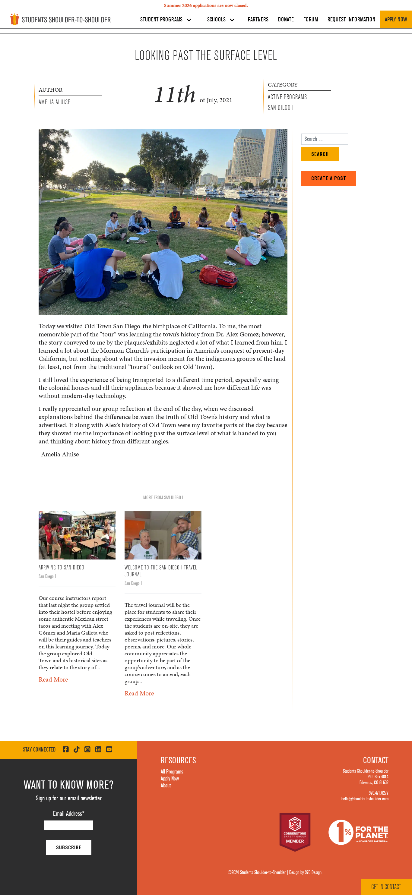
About (166, 785)
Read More (53, 679)
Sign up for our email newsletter (69, 798)
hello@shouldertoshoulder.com (364, 799)
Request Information (351, 19)
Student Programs (162, 19)
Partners (258, 19)
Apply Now (396, 19)
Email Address (68, 814)
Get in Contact (386, 887)
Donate (286, 19)
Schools (217, 19)
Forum (310, 19)
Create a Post (328, 178)
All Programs (172, 771)
